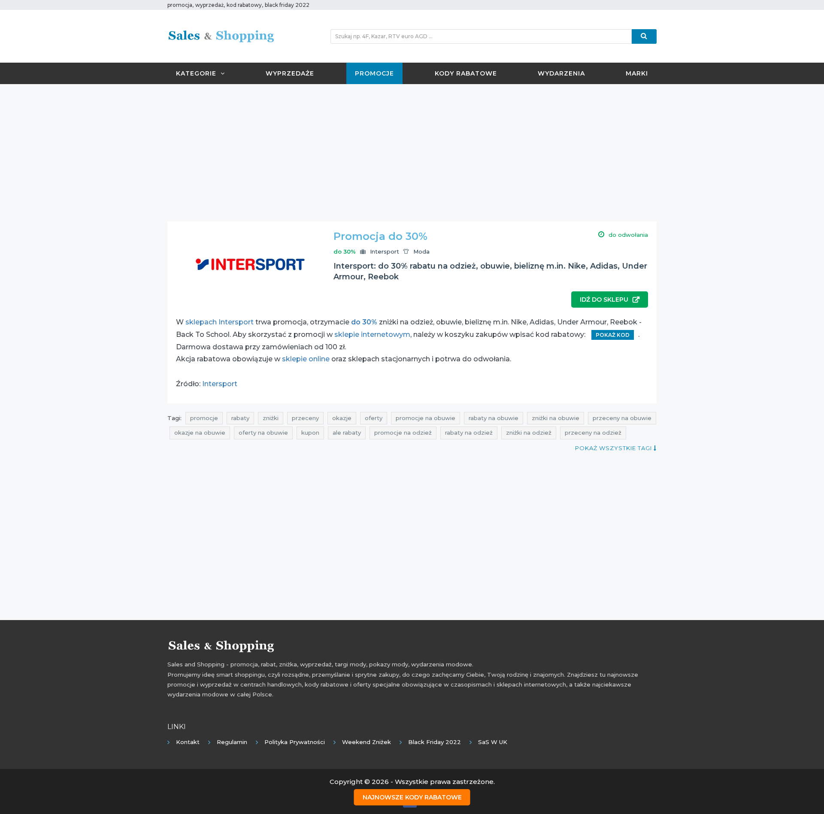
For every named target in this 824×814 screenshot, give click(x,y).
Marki (637, 73)
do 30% (364, 322)
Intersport (384, 251)
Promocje (374, 73)
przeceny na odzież (593, 432)
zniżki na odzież (528, 432)
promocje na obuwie (425, 418)
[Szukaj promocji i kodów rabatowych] (644, 36)
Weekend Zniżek (366, 741)
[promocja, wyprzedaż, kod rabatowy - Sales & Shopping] (221, 35)
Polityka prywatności (294, 741)
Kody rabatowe (466, 73)
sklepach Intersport (219, 322)
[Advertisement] (412, 153)
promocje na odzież (403, 432)
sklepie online (306, 359)
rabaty (240, 418)
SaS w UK (492, 741)
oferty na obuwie (263, 432)
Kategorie (196, 73)
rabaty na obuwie (493, 418)
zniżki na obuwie (555, 418)
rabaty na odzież (469, 432)
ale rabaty (347, 432)
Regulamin (232, 741)
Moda (421, 251)
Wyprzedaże (290, 73)
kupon (310, 432)
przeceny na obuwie (622, 418)
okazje (341, 418)
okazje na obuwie (199, 432)
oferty (373, 418)
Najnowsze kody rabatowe (412, 797)
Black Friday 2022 (434, 741)
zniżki (271, 418)
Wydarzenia (561, 73)
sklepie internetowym (372, 334)
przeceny (305, 418)
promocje (204, 418)
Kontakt (188, 741)
